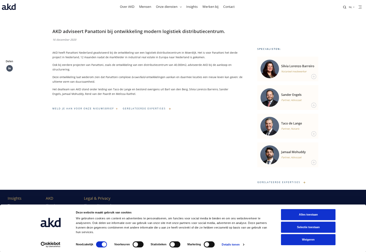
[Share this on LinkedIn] (9, 68)
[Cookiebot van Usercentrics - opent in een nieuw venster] (50, 244)
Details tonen (230, 244)
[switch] (138, 244)
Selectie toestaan (308, 227)
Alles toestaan (308, 214)
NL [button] (351, 7)
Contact (229, 6)
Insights (192, 6)
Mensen (145, 6)
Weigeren (308, 239)
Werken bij (210, 6)
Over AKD (127, 6)
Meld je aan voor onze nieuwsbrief (83, 108)
